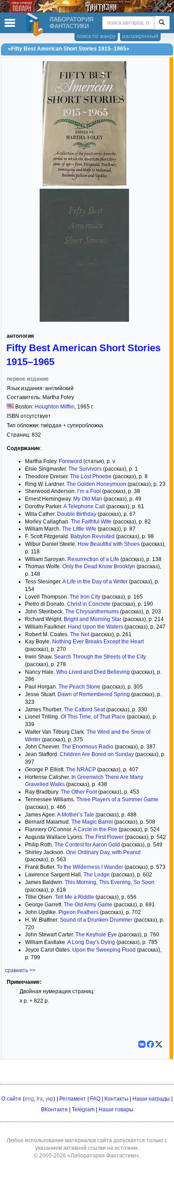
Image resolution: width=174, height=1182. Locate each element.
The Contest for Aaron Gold (87, 845)
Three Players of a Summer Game (117, 799)
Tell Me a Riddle (74, 897)
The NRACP (81, 769)
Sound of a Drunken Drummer (96, 920)
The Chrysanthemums (92, 611)
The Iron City (85, 597)
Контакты (116, 1099)
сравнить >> (20, 970)
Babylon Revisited (92, 536)
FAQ (95, 1099)
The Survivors (85, 469)
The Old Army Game (88, 904)
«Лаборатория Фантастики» (103, 1155)
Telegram (83, 1109)
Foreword (70, 461)
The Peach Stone (79, 687)
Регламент (72, 1099)
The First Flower (104, 837)
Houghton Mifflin (55, 407)
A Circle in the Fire (95, 829)
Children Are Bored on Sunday (97, 754)
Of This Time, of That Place (93, 717)
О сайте (11, 1099)
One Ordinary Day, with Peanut (103, 852)
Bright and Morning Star (92, 619)
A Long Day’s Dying (91, 942)
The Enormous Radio (87, 747)
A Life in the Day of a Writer (95, 581)
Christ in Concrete (89, 604)
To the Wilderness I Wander (90, 867)
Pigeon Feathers (78, 912)
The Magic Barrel (92, 822)
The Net (79, 634)
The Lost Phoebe (91, 476)
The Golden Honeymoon (96, 484)
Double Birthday (76, 514)
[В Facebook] (150, 1044)
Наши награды (151, 1099)
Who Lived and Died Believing (93, 672)
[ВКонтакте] (141, 1044)
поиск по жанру (96, 36)
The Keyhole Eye (96, 934)
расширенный (140, 36)
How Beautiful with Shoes (109, 544)
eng (29, 1099)
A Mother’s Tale (75, 815)
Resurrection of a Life (93, 559)
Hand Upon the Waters (95, 627)
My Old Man (87, 499)
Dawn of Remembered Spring (94, 694)
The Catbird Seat (84, 709)
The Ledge (96, 875)
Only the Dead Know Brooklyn (98, 566)
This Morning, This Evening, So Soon (109, 882)
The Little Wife (79, 529)
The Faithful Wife (91, 522)
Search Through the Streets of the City (100, 657)
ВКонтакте (54, 1109)
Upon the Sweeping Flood (104, 950)
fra (40, 1099)
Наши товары (116, 1109)
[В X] (158, 1044)
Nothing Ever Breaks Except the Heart (98, 641)
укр (50, 1099)
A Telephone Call (84, 506)
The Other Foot (79, 792)
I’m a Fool (89, 491)
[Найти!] (162, 23)
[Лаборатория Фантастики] (36, 25)
